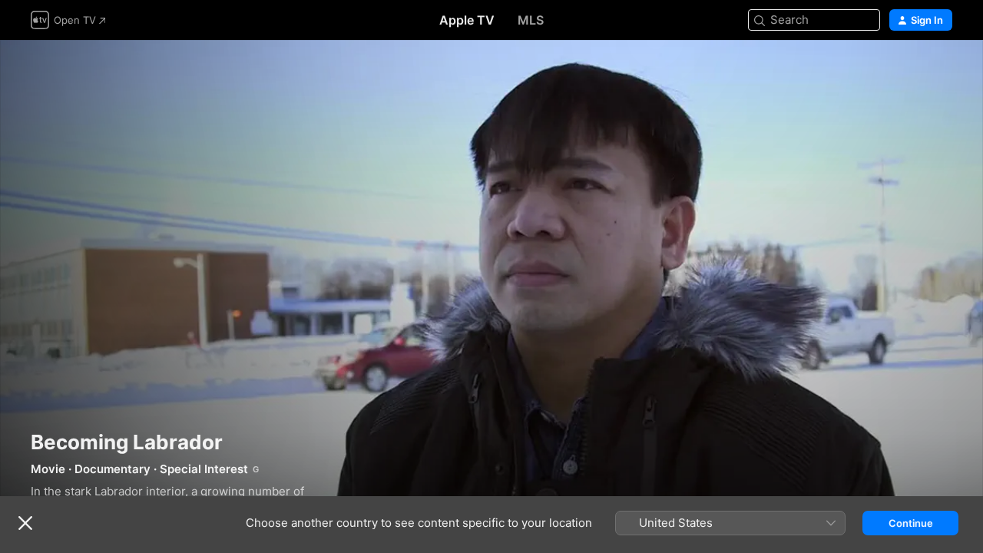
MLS (531, 20)
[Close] (25, 523)
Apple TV (467, 20)
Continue (911, 523)
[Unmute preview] (941, 70)
